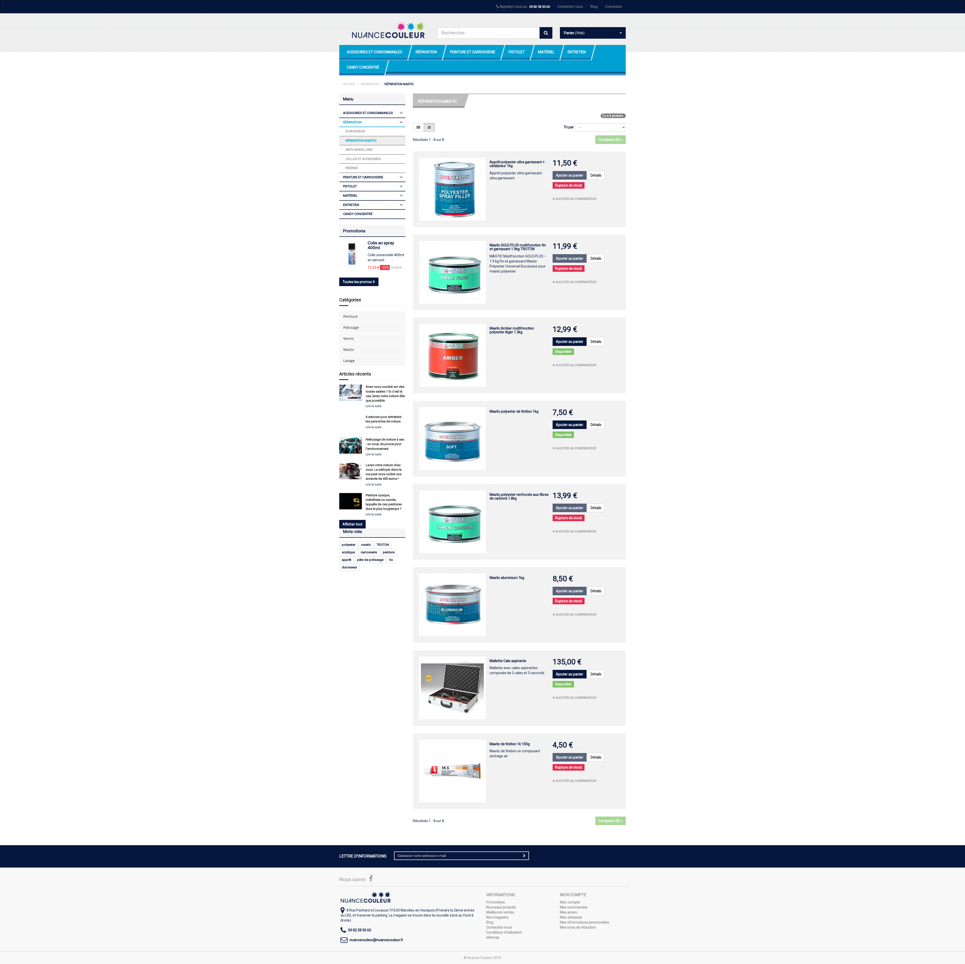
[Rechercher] (546, 33)
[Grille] (418, 127)
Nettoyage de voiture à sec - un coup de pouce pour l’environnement (385, 444)
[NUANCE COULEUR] (388, 30)
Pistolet (517, 52)
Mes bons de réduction (578, 927)
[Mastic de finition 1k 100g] (452, 771)
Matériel (546, 52)
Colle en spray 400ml (381, 245)
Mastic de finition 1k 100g (510, 744)
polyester (348, 545)
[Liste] (429, 127)
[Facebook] (370, 880)
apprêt (346, 560)
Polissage (351, 327)
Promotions (354, 230)
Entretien (577, 52)
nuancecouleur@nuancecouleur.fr (376, 940)
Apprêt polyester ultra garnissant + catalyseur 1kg (517, 164)
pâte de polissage (370, 560)
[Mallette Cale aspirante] (452, 688)
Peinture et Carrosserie (472, 52)
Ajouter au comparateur (575, 199)
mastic (366, 545)
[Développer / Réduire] (401, 113)
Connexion (613, 7)
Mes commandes (574, 907)
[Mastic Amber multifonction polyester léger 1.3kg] (452, 355)
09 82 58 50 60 (539, 7)
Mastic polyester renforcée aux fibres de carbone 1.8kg (519, 496)
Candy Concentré (363, 67)
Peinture (350, 316)
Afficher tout (352, 524)
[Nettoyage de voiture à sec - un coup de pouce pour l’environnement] (350, 445)
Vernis (348, 338)
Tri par (569, 127)
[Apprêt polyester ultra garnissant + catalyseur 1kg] (452, 189)
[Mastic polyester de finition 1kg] (452, 438)
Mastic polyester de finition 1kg (514, 411)
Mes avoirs (568, 912)
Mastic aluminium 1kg (507, 578)
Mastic (348, 349)
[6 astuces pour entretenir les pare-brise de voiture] (350, 423)
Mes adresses (571, 917)
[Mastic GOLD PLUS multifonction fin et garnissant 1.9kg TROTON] (452, 272)
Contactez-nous (570, 7)
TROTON (383, 545)
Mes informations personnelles (584, 922)
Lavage (349, 360)
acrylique (348, 552)
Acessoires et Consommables (374, 52)
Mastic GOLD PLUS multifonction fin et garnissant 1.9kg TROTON (518, 247)
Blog (594, 7)
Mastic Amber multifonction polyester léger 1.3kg (512, 330)
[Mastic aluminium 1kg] (452, 604)
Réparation (426, 52)
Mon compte (570, 902)
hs (391, 560)
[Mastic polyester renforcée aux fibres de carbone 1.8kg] (452, 521)
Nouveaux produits (501, 907)
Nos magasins (497, 917)
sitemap (492, 937)
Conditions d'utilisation (504, 932)
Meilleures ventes (500, 912)
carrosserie (369, 552)
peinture (389, 552)
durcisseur (349, 567)
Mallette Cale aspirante (508, 661)
